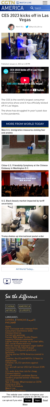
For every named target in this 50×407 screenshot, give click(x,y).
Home (8, 326)
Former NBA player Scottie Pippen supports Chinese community (21, 338)
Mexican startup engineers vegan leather (24, 345)
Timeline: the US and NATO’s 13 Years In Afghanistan (24, 359)
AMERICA (12, 8)
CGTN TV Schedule (14, 386)
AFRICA (10, 310)
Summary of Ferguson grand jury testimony (20, 351)
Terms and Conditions (15, 390)
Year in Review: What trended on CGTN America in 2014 (23, 383)
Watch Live (10, 388)
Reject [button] (37, 400)
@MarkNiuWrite (35, 27)
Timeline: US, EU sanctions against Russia (21, 363)
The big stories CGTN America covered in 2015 (24, 355)
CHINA (10, 306)
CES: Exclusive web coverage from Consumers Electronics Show (21, 329)
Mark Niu (19, 26)
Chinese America (13, 333)
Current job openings (15, 335)
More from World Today (25, 123)
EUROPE (25, 310)
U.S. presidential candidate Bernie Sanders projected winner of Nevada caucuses (22, 377)
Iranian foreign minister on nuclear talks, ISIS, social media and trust (24, 342)
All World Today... (25, 269)
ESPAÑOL (10, 319)
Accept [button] (28, 400)
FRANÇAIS (21, 319)
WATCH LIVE (25, 2)
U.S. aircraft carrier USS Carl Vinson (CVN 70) (25, 368)
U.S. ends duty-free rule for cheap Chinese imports (21, 372)
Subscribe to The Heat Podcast (19, 347)
